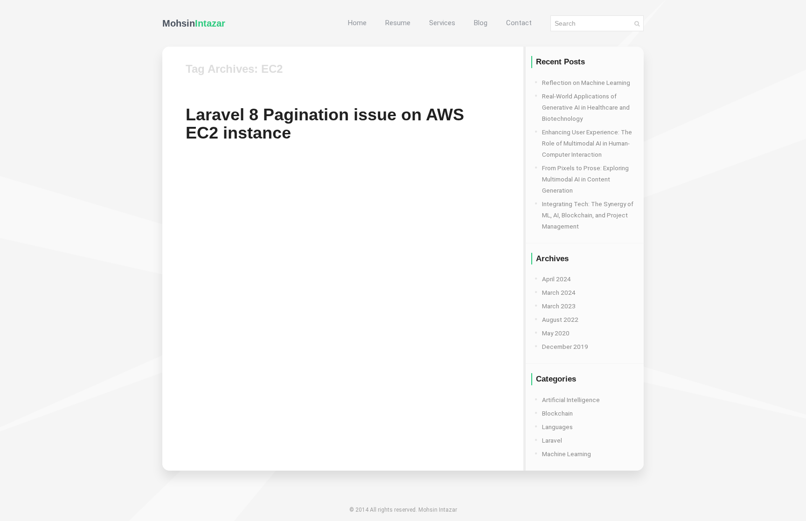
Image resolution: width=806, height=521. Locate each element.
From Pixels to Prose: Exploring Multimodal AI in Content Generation (585, 179)
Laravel (552, 440)
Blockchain (557, 413)
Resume (397, 23)
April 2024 (556, 279)
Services (442, 23)
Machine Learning (566, 454)
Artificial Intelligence (571, 399)
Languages (557, 427)
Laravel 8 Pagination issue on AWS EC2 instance (325, 123)
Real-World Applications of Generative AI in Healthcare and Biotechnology (586, 107)
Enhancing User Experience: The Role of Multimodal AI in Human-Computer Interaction (587, 143)
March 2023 (559, 306)
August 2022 (560, 319)
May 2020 (556, 333)
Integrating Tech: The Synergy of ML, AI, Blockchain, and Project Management (587, 215)
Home (357, 23)
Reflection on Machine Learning (586, 82)
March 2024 (559, 292)
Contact (519, 23)
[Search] (637, 23)
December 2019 (565, 346)
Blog (480, 23)
